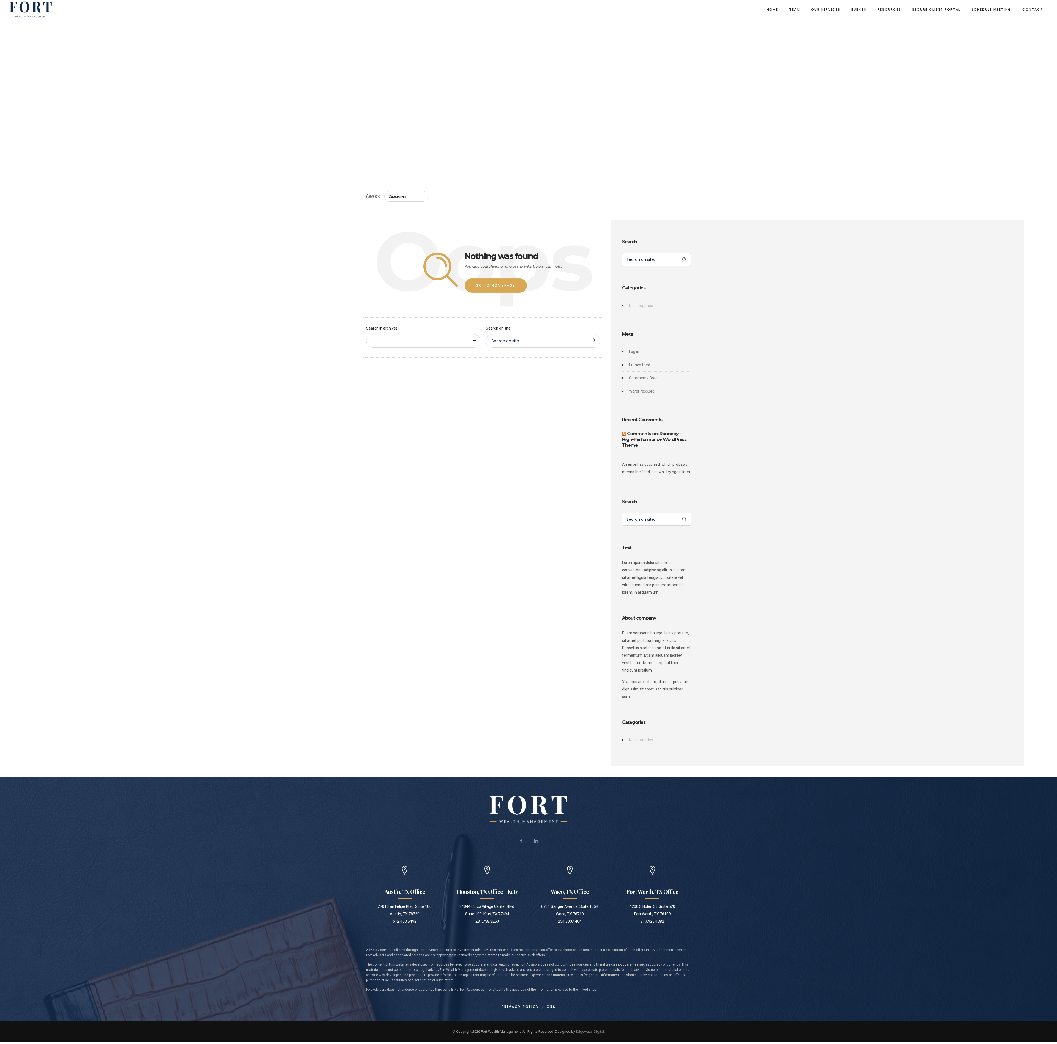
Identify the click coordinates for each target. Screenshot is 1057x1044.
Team (794, 9)
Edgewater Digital (590, 1031)
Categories (397, 196)
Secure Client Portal (936, 9)
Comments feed (643, 378)
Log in (634, 351)
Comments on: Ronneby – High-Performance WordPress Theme (654, 439)
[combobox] (423, 341)
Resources (889, 9)
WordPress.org (642, 391)
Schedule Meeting (991, 9)
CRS (551, 1006)
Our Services (825, 9)
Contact (1032, 9)
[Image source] (528, 809)
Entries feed (639, 365)
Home (772, 9)
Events (859, 9)
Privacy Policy (520, 1006)
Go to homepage (496, 285)
